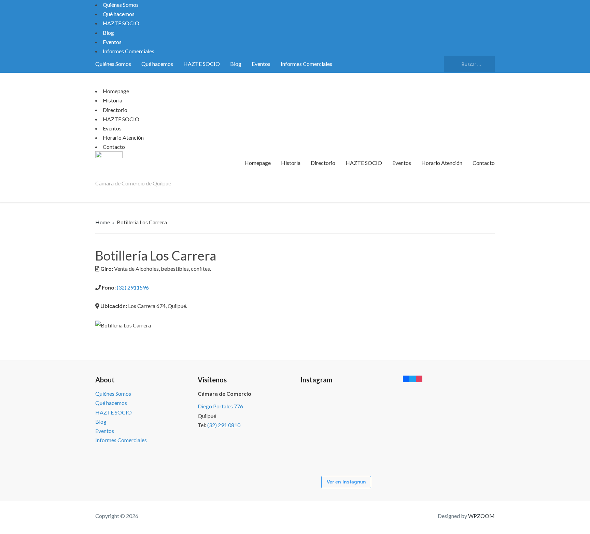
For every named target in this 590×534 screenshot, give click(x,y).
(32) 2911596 (133, 287)
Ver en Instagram (346, 481)
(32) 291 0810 (223, 425)
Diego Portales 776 (220, 406)
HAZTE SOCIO (121, 23)
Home (102, 222)
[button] (289, 334)
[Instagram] (419, 378)
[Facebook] (406, 378)
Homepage (116, 91)
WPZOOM (481, 515)
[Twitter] (412, 378)
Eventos (112, 42)
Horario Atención (123, 137)
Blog (108, 32)
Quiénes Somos (121, 4)
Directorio (115, 110)
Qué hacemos (119, 14)
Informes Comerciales (128, 51)
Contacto (114, 146)
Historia (112, 100)
